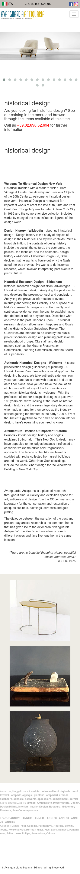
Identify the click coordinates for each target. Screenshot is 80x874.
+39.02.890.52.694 (38, 3)
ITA (10, 3)
